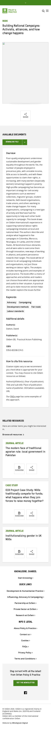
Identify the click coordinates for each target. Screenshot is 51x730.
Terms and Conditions (24, 659)
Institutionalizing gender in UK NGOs (24, 538)
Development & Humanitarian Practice (25, 591)
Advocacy (11, 302)
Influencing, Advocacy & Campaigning (25, 597)
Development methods (18, 306)
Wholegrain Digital (20, 723)
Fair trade (36, 306)
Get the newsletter (26, 682)
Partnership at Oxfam (25, 603)
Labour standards (15, 311)
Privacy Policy (24, 652)
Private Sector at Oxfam (25, 609)
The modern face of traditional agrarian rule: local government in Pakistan (25, 452)
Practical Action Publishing (29, 339)
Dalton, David (12, 328)
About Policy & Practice (25, 628)
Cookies (25, 640)
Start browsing (25, 578)
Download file (12, 142)
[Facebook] (25, 692)
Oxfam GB (10, 339)
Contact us (25, 634)
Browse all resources (12, 434)
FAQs (12, 396)
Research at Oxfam (25, 615)
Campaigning (25, 302)
